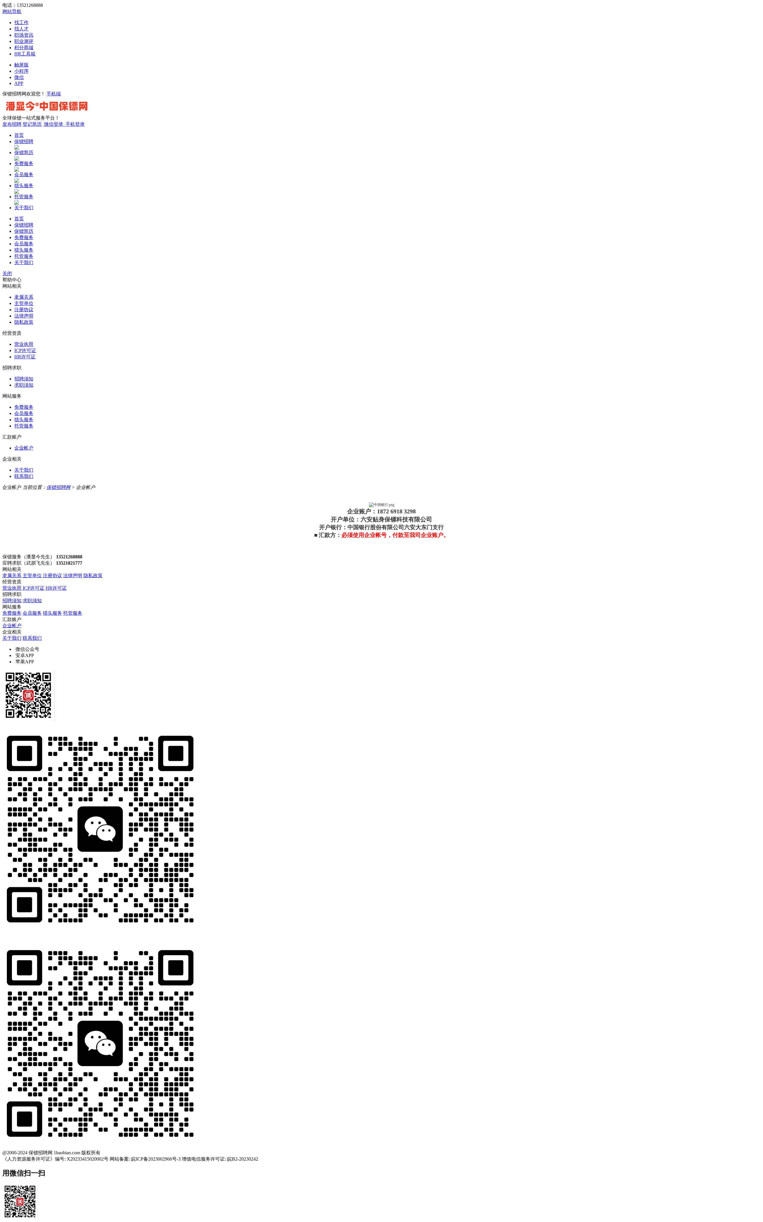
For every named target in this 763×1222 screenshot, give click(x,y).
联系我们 (23, 476)
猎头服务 (23, 185)
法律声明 (23, 315)
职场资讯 (23, 35)
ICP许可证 (25, 350)
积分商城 (23, 47)
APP (18, 83)
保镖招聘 (23, 141)
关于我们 (23, 207)
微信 (19, 77)
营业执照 (23, 344)
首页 (19, 135)
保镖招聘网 (58, 487)
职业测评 (23, 41)
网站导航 (11, 11)
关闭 (7, 273)
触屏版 (21, 64)
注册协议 (23, 309)
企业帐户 (23, 447)
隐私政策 (23, 322)
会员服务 (23, 174)
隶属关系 (23, 297)
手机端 (53, 93)
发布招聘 (11, 124)
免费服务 (23, 163)
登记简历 (32, 124)
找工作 (21, 22)
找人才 (21, 28)
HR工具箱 (24, 53)
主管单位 (23, 303)
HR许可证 (24, 356)
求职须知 (23, 385)
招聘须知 (23, 378)
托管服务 (23, 196)
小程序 (21, 71)
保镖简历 (23, 152)
